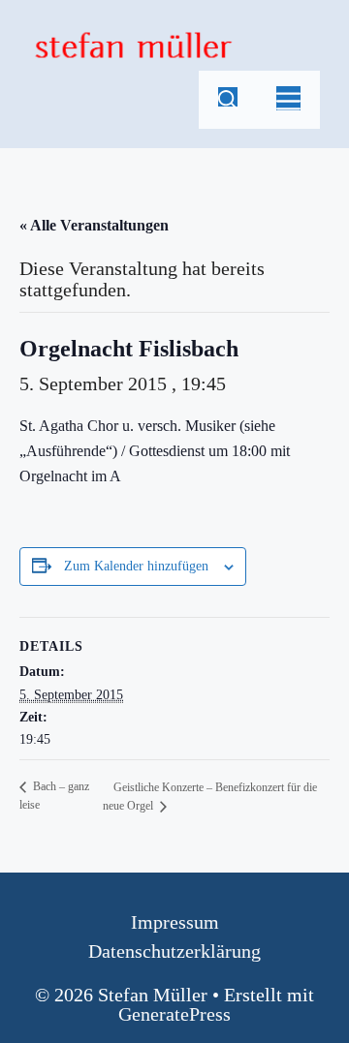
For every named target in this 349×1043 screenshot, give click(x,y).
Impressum (175, 922)
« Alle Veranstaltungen (94, 225)
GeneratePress (174, 1014)
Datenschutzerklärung (174, 951)
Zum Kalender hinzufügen (136, 566)
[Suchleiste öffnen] (228, 100)
